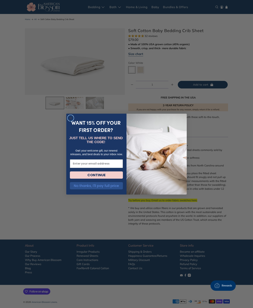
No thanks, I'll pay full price (96, 185)
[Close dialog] (71, 118)
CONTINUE (96, 175)
